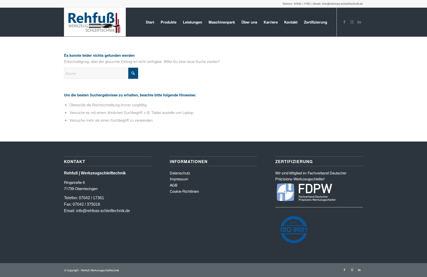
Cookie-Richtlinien (184, 191)
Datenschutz (180, 172)
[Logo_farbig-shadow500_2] (95, 22)
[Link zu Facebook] (344, 22)
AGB (173, 185)
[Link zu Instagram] (352, 22)
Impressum (179, 178)
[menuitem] (150, 22)
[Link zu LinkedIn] (359, 22)
